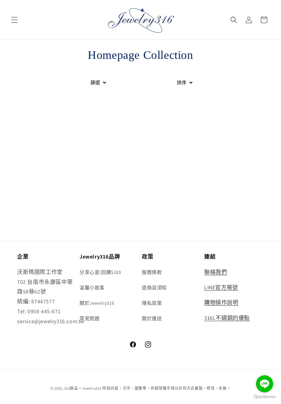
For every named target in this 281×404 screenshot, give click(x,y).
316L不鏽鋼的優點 (227, 317)
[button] (14, 19)
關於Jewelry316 (97, 303)
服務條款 (152, 272)
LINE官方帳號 (221, 287)
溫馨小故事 (92, 288)
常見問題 (89, 318)
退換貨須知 (154, 288)
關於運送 (152, 318)
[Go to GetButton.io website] (265, 397)
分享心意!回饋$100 (100, 272)
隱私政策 (152, 303)
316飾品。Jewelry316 (82, 388)
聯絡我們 (215, 272)
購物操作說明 (221, 302)
